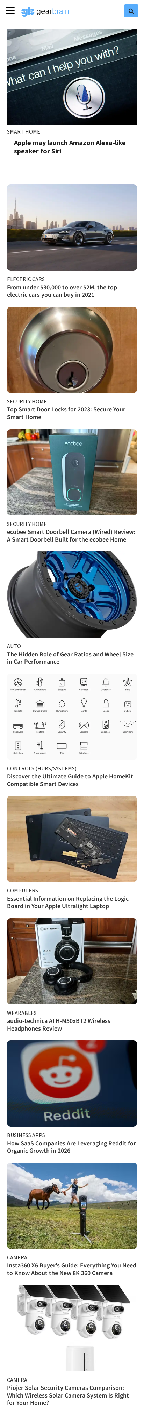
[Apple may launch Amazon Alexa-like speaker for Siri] (72, 77)
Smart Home (23, 131)
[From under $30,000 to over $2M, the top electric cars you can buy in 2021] (72, 227)
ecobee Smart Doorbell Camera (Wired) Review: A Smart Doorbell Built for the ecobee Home (71, 535)
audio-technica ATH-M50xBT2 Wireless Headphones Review (58, 1024)
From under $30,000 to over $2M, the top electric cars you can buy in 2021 (62, 291)
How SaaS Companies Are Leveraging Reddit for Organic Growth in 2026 (71, 1147)
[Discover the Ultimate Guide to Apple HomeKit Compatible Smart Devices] (72, 717)
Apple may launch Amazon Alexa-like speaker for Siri (70, 146)
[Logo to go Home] (45, 11)
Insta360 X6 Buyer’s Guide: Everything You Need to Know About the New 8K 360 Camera (71, 1269)
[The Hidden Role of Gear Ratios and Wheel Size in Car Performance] (72, 594)
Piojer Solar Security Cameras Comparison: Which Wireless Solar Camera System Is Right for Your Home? (68, 1395)
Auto (14, 645)
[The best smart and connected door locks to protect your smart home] (72, 350)
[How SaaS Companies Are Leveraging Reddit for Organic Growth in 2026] (72, 1083)
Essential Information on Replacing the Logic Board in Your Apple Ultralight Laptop (68, 902)
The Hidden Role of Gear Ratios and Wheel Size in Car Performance (70, 658)
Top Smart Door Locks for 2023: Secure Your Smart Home (66, 413)
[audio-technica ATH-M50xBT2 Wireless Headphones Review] (72, 961)
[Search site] (131, 10)
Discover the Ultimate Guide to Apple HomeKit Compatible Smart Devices (70, 780)
